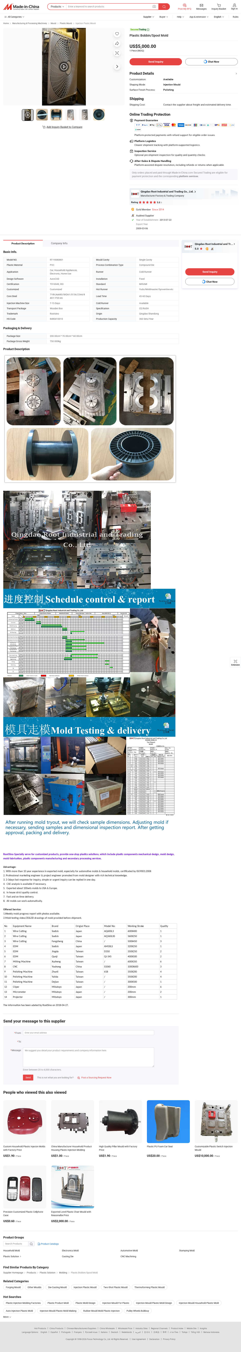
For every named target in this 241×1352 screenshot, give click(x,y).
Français (78, 1332)
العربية (138, 1332)
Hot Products (40, 1328)
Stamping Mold (187, 1250)
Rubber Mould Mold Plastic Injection (101, 1310)
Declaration (154, 1339)
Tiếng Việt (195, 1332)
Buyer (162, 16)
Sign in (234, 8)
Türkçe (184, 1332)
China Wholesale (107, 1328)
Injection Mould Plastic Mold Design (154, 1302)
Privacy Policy (169, 1339)
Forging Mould (13, 1287)
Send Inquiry (155, 61)
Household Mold (11, 1250)
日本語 (156, 1332)
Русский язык (91, 1332)
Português (65, 1332)
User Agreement (139, 1339)
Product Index (177, 1328)
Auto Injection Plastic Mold (19, 1310)
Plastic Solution (11, 1256)
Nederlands (127, 1332)
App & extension (198, 16)
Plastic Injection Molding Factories (23, 1302)
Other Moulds (34, 1287)
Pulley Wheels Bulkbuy (138, 1310)
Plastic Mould (66, 23)
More (6, 1316)
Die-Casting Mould (57, 1287)
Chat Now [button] (213, 61)
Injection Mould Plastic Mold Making (58, 1310)
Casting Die (67, 1256)
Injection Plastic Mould (86, 23)
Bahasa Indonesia (211, 1332)
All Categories (15, 16)
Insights (203, 1328)
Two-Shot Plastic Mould (115, 1287)
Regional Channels (159, 1328)
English (44, 1332)
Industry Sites (142, 1328)
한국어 (147, 1332)
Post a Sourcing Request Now (94, 1077)
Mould (53, 23)
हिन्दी (164, 1332)
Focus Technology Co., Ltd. (99, 1339)
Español (54, 1332)
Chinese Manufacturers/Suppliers (81, 1328)
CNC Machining (128, 1256)
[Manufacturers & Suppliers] (21, 6)
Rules (235, 16)
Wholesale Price (125, 1328)
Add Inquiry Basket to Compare (64, 127)
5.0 (197, 248)
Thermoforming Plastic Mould (149, 1287)
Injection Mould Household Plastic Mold (199, 1302)
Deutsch (114, 1332)
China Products (56, 1328)
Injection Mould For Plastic (115, 1302)
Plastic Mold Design (85, 1302)
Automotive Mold (129, 1250)
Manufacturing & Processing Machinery (29, 23)
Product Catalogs (49, 1243)
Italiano (104, 1332)
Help (179, 16)
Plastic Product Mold (58, 1302)
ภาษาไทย (174, 1332)
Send (28, 1077)
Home (6, 23)
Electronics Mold (70, 1250)
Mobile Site (191, 1328)
